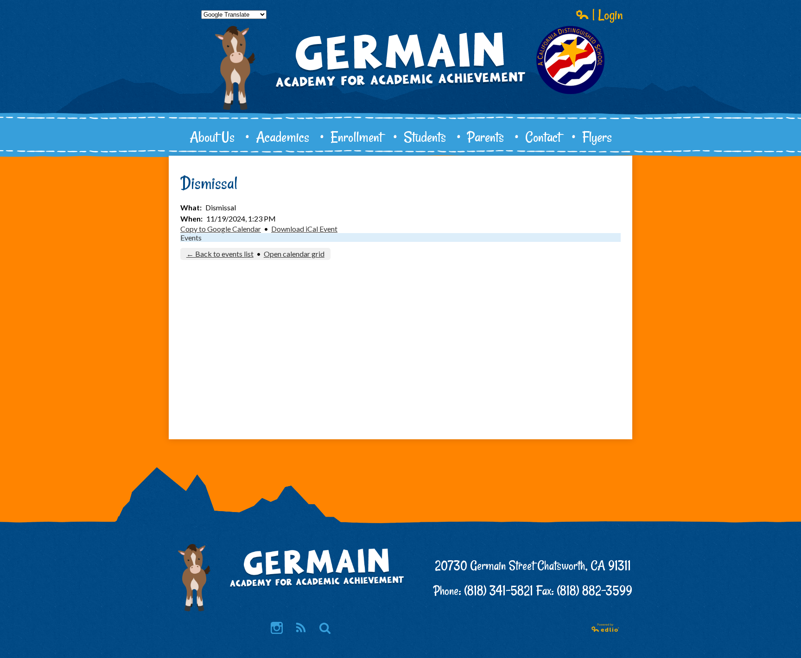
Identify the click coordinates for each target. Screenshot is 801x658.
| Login (606, 14)
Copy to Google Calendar (220, 228)
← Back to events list (220, 253)
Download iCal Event (304, 228)
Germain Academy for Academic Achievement (400, 91)
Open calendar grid (294, 253)
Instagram (276, 627)
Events (191, 237)
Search (325, 627)
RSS (300, 627)
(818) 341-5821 (498, 590)
